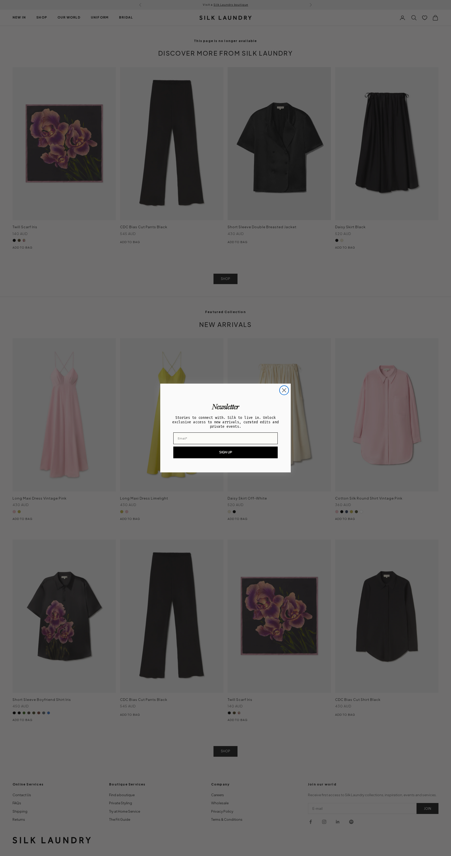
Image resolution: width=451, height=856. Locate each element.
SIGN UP (225, 452)
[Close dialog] (284, 390)
